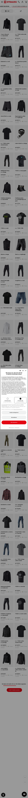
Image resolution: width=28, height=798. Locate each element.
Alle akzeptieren (14, 422)
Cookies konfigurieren (13, 412)
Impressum (17, 427)
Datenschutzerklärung (17, 409)
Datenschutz (11, 427)
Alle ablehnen (14, 417)
